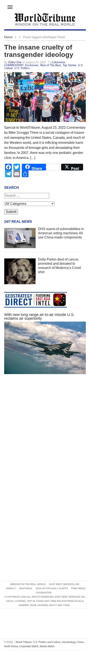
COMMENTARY (13, 65)
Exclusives (32, 65)
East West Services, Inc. (64, 584)
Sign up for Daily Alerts (52, 588)
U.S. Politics (22, 68)
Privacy (11, 588)
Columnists (58, 62)
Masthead (25, 588)
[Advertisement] (45, 433)
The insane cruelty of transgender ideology (38, 50)
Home (8, 37)
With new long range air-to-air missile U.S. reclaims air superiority (39, 317)
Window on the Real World (28, 584)
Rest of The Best (50, 65)
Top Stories (69, 65)
